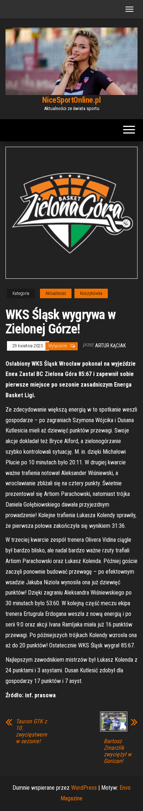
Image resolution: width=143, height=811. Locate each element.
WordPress (84, 787)
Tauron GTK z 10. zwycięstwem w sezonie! (31, 731)
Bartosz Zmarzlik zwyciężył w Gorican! (117, 751)
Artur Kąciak (110, 345)
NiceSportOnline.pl (71, 100)
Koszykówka (91, 293)
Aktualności (55, 293)
